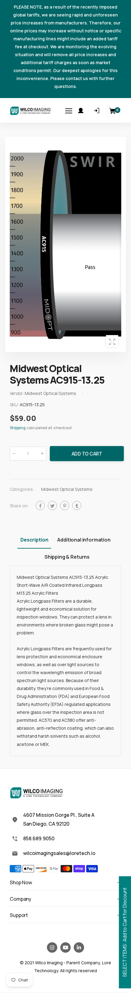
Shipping (18, 427)
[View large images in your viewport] (112, 341)
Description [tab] (34, 539)
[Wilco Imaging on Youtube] (65, 947)
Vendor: (17, 393)
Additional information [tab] (83, 539)
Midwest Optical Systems (67, 489)
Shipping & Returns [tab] (67, 556)
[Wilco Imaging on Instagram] (52, 947)
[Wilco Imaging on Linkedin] (79, 947)
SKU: (15, 404)
